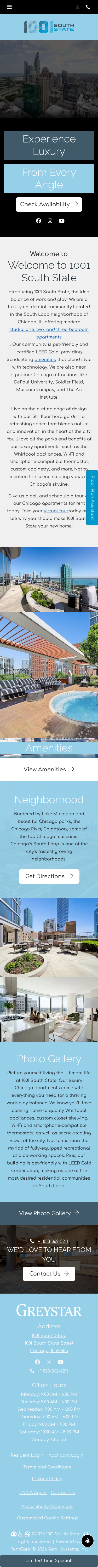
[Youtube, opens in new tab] (61, 221)
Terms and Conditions (47, 1467)
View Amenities (45, 770)
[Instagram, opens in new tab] (50, 221)
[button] (79, 7)
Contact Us (45, 1274)
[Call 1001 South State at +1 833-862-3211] (88, 7)
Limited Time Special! (49, 1560)
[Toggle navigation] (9, 7)
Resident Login (27, 1455)
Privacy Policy (47, 1478)
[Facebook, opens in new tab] (38, 221)
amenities (45, 359)
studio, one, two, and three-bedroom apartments (49, 333)
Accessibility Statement (47, 1506)
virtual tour (56, 511)
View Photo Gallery (45, 1213)
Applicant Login (66, 1455)
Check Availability (45, 205)
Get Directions (45, 877)
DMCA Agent (33, 1492)
